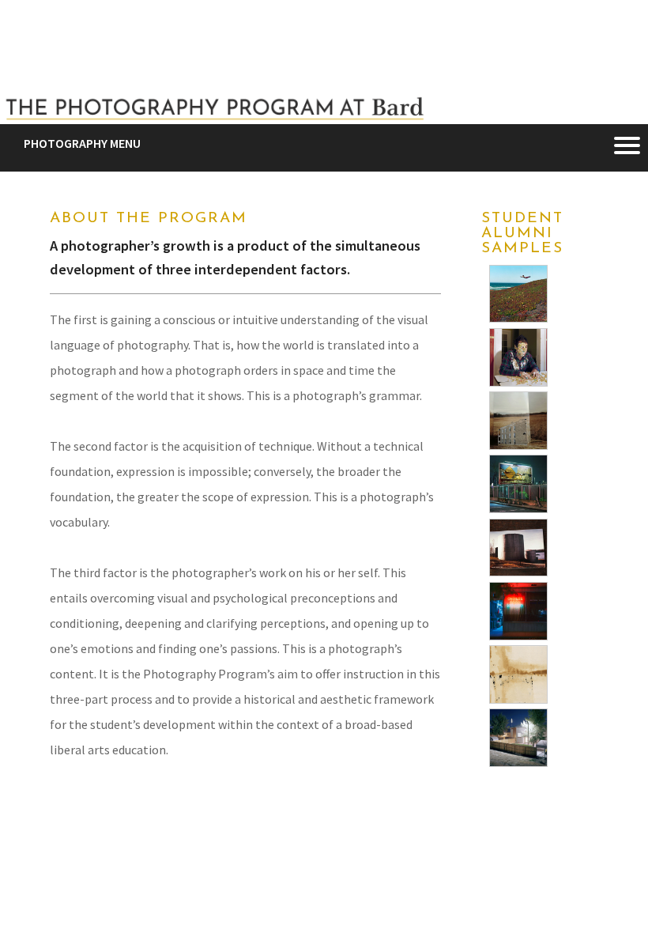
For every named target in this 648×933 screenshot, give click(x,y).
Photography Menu (82, 143)
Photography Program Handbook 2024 (154, 839)
